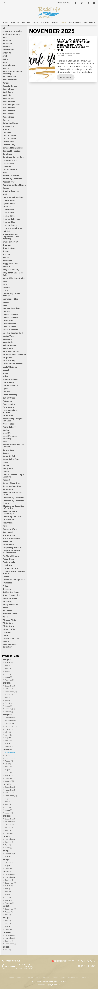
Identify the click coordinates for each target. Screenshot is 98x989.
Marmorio (7, 339)
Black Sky (7, 95)
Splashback (8, 532)
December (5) (10, 787)
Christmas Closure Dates (14, 157)
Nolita (5, 376)
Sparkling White (10, 529)
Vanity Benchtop (10, 604)
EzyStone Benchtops (12, 228)
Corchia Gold (8, 163)
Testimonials (75, 22)
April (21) (8, 703)
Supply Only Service (12, 547)
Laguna (6, 302)
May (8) (7, 769)
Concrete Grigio (10, 160)
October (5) (9, 755)
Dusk (5, 194)
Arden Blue (8, 53)
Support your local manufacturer (11, 551)
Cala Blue (7, 132)
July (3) (7, 665)
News (63, 22)
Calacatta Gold (9, 135)
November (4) (10, 877)
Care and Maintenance (13, 148)
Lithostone (8, 320)
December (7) (10, 717)
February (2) (9, 833)
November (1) (10, 752)
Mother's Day (9, 360)
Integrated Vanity (11, 269)
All (4, 28)
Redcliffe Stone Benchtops (10, 437)
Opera (5, 388)
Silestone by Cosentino (13, 497)
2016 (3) (6, 906)
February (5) (9, 680)
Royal (5, 462)
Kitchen (6, 287)
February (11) (10, 709)
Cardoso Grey (9, 144)
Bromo (6, 129)
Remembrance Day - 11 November (13, 445)
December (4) (10, 686)
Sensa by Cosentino (12, 486)
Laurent (6, 311)
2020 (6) (6, 836)
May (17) (8, 738)
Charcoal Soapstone (12, 151)
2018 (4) (6, 859)
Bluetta (6, 120)
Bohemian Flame (10, 123)
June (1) (8, 668)
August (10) (9, 729)
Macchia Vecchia (10, 329)
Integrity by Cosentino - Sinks (14, 274)
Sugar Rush (8, 541)
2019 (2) (6, 851)
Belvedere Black (10, 79)
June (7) (8, 830)
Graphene (7, 245)
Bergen (6, 83)
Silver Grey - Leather (12, 516)
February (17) (10, 778)
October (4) (9, 689)
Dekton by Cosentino (12, 178)
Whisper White (9, 620)
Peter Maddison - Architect (11, 411)
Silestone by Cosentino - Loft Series (14, 507)
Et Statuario (8, 209)
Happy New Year (10, 263)
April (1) (8, 674)
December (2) (10, 874)
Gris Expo (7, 254)
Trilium (6, 586)
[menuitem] (11, 977)
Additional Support (11, 34)
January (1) (9, 813)
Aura (5, 62)
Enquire (11, 966)
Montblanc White (11, 351)
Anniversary (8, 50)
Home (5, 22)
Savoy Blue (8, 468)
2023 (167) (7, 749)
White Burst (8, 623)
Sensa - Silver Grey (11, 483)
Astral (5, 59)
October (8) (9, 880)
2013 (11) (7, 932)
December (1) (10, 839)
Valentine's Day (10, 598)
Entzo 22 (6, 206)
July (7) (7, 697)
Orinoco (6, 391)
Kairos (5, 281)
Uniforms (7, 589)
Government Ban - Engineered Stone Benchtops (11, 236)
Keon (5, 284)
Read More (65, 77)
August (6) (9, 886)
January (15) (9, 781)
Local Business (9, 323)
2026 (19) (7, 659)
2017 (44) (7, 871)
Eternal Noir (8, 212)
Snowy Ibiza (8, 523)
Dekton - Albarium (11, 175)
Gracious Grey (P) (11, 242)
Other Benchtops (11, 394)
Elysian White (9, 203)
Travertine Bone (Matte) (14, 579)
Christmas (7, 154)
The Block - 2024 (10, 568)
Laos (5, 305)
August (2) (9, 694)
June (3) (8, 950)
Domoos (6, 188)
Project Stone (9, 424)
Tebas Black (8, 559)
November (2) (10, 821)
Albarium (7, 40)
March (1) (8, 848)
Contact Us (89, 22)
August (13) (9, 761)
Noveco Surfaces (11, 379)
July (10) (8, 732)
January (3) (9, 712)
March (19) (9, 775)
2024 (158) (7, 715)
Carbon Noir (8, 141)
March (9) (8, 706)
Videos (55, 22)
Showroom (8, 489)
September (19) (11, 726)
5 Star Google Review (12, 31)
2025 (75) (7, 683)
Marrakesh (8, 342)
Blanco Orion (9, 113)
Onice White (8, 382)
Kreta (5, 290)
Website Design (44, 985)
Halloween (7, 260)
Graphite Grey (9, 248)
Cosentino (7, 166)
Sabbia (6, 465)
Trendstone (8, 583)
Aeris (5, 37)
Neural (6, 370)
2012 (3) (6, 947)
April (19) (8, 740)
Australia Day (9, 65)
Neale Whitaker (10, 367)
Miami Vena (8, 348)
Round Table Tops (11, 459)
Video (5, 617)
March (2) (8, 677)
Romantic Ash (9, 456)
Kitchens (45, 22)
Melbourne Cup (9, 345)
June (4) (8, 891)
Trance (6, 576)
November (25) (10, 720)
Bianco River (8, 89)
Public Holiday (9, 427)
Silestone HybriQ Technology (10, 512)
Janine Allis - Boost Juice (14, 278)
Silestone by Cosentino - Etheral (14, 501)
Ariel (5, 56)
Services (26, 22)
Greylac (6, 251)
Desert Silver (8, 182)
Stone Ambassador (11, 538)
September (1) (10, 909)
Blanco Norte (9, 110)
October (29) (9, 723)
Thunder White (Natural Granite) (14, 572)
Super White (8, 544)
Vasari (5, 607)
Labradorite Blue (10, 299)
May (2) (7, 671)
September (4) (10, 944)
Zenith (6, 641)
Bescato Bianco (10, 86)
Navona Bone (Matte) (13, 363)
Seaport (6, 480)
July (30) (8, 764)
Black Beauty (9, 92)
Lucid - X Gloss (9, 326)
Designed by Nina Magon (14, 185)
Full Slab (6, 231)
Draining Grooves (11, 191)
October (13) (9, 824)
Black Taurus (9, 98)
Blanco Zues (8, 117)
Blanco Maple (9, 101)
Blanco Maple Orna (11, 104)
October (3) (9, 842)
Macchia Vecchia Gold (13, 333)
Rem (5, 441)
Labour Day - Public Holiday (11, 294)
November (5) (10, 790)
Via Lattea (7, 610)
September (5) (10, 758)
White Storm (8, 626)
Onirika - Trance (10, 385)
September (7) (10, 883)
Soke (5, 526)
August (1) (9, 912)
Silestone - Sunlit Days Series (13, 493)
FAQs (35, 22)
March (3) (8, 810)
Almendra (7, 46)
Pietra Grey (8, 415)
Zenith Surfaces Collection (10, 645)
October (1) (9, 862)
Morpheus (7, 357)
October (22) (9, 793)
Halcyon (6, 257)
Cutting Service (10, 169)
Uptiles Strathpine (11, 592)
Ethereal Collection (11, 219)
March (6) (8, 900)
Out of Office (9, 398)
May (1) (7, 865)
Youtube (6, 632)
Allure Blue (7, 43)
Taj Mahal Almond (11, 556)
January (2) (9, 746)
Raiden (6, 430)
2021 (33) (7, 816)
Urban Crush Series (11, 595)
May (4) (7, 700)
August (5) (9, 663)
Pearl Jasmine (9, 404)
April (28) (8, 772)
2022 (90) (7, 784)
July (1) (7, 888)
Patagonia (7, 401)
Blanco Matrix (9, 107)
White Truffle (9, 629)
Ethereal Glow (9, 222)
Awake (6, 68)
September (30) (11, 796)
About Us (15, 22)
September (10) (11, 691)
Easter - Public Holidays (13, 197)
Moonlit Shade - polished (14, 354)
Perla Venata (8, 407)
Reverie (6, 453)
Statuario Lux (9, 535)
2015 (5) (6, 918)
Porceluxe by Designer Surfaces (13, 419)
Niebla (5, 373)
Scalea (6, 471)
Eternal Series (9, 216)
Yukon (5, 635)
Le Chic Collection (11, 314)
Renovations (8, 450)
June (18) (8, 735)
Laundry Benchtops (11, 308)
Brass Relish (8, 126)
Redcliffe (7, 433)
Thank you (7, 565)
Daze (5, 172)
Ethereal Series (10, 225)
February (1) (9, 929)
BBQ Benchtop (9, 76)
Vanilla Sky (8, 601)
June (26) (8, 766)
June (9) (8, 804)
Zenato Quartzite (11, 638)
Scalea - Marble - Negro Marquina (13, 475)
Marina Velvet (9, 336)
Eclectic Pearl (9, 200)
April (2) (8, 807)
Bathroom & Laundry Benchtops (12, 72)
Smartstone (8, 519)
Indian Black (8, 266)
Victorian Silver (10, 614)
